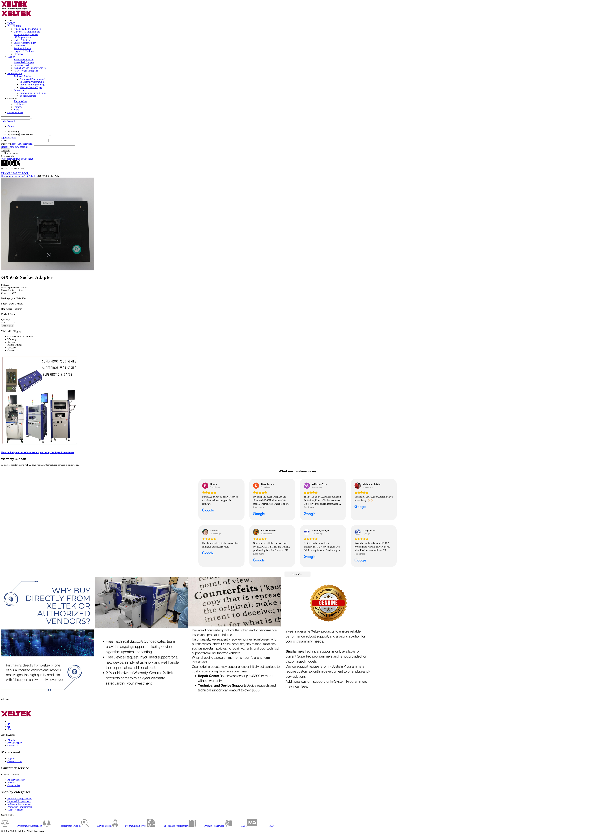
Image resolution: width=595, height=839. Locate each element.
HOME (11, 23)
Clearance (18, 54)
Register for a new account (14, 147)
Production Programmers (26, 34)
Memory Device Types (31, 87)
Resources (19, 90)
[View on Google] (205, 486)
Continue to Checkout (22, 158)
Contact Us (12, 745)
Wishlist (11, 782)
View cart (6, 158)
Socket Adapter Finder (25, 42)
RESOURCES (14, 73)
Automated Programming (32, 79)
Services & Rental (22, 48)
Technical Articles (22, 76)
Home (4, 176)
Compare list (13, 785)
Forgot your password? (22, 143)
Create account (14, 761)
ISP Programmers (22, 37)
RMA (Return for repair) (26, 70)
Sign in (4, 137)
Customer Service (22, 65)
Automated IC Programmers (27, 29)
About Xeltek (20, 101)
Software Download (23, 59)
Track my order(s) (10, 134)
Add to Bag (7, 326)
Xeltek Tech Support (24, 62)
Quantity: (5, 319)
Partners (18, 107)
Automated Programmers (19, 798)
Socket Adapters (22, 40)
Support (11, 56)
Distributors (19, 104)
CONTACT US (15, 112)
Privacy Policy (14, 742)
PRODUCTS (14, 26)
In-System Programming (32, 81)
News (16, 109)
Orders (10, 126)
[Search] (31, 118)
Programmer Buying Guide (33, 93)
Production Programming (32, 84)
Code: (4, 293)
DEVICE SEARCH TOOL (15, 173)
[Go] (50, 135)
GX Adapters (30, 176)
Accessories (19, 45)
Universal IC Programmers (27, 31)
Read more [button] (258, 507)
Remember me (11, 153)
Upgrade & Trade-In (24, 51)
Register (12, 137)
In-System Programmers (19, 804)
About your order (15, 779)
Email (4, 140)
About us (11, 740)
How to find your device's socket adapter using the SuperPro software (37, 452)
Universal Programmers (19, 801)
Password (6, 143)
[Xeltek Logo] (14, 9)
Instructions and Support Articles (30, 68)
